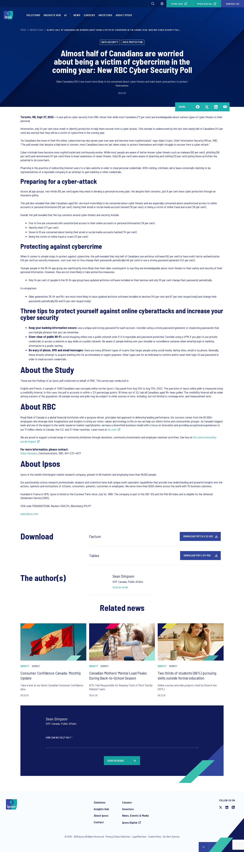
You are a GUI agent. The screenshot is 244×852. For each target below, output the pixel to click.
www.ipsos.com (29, 513)
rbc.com (112, 429)
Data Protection (133, 42)
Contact (99, 822)
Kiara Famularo (28, 453)
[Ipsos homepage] (9, 15)
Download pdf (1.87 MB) (197, 555)
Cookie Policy (154, 836)
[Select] (162, 3)
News (77, 15)
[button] (153, 3)
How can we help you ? (59, 737)
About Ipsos (124, 15)
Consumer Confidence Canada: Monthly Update (50, 675)
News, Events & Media (135, 815)
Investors (105, 15)
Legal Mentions (139, 836)
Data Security (110, 42)
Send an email (120, 587)
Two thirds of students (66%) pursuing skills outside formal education (187, 675)
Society (24, 666)
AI (65, 15)
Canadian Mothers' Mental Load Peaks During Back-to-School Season (118, 675)
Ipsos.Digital (204, 3)
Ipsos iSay (177, 3)
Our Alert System (171, 836)
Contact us (232, 3)
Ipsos (23, 30)
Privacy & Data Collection (118, 836)
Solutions (33, 15)
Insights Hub (52, 15)
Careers (89, 15)
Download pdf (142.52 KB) (198, 536)
